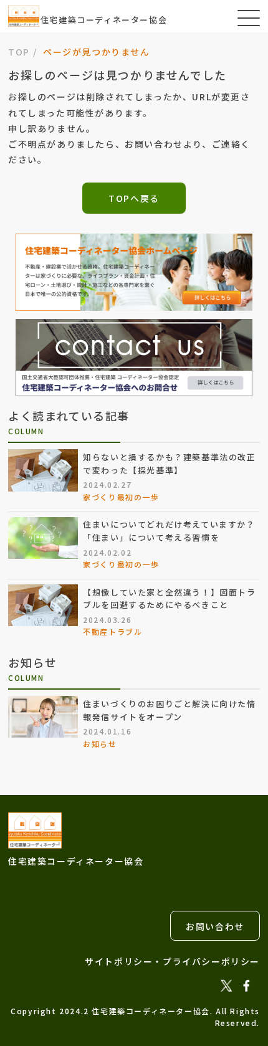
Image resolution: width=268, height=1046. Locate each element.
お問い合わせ (215, 926)
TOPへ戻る (134, 198)
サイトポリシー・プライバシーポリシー (172, 961)
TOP (19, 51)
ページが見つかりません (96, 51)
